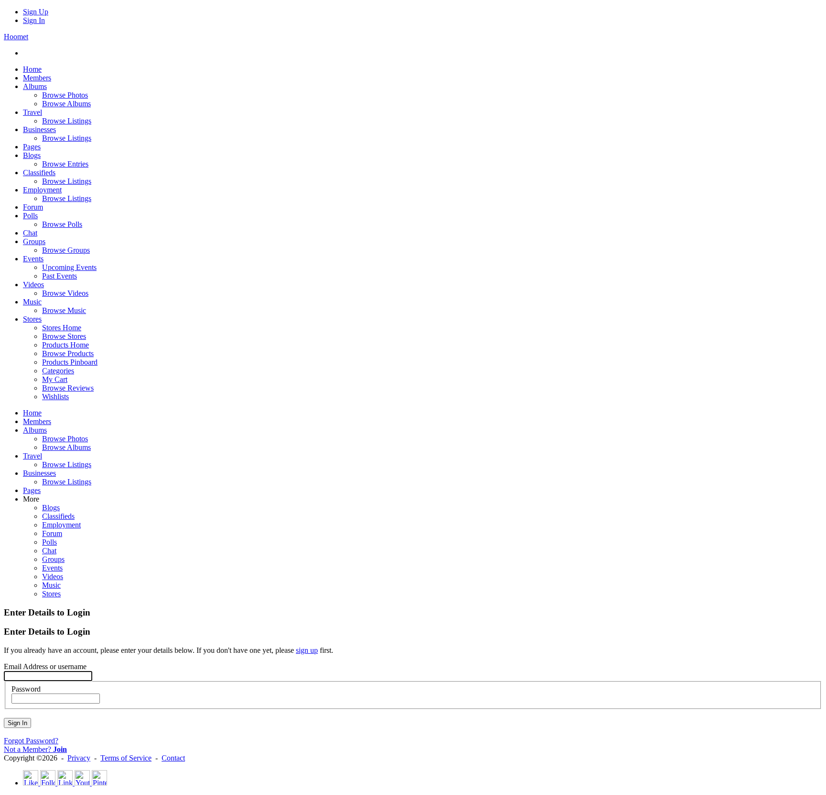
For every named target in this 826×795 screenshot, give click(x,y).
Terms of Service (126, 758)
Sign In (34, 20)
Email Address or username (45, 666)
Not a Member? (35, 749)
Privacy (78, 758)
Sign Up (35, 12)
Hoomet (16, 37)
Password (26, 689)
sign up (307, 650)
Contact (173, 758)
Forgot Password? (31, 741)
